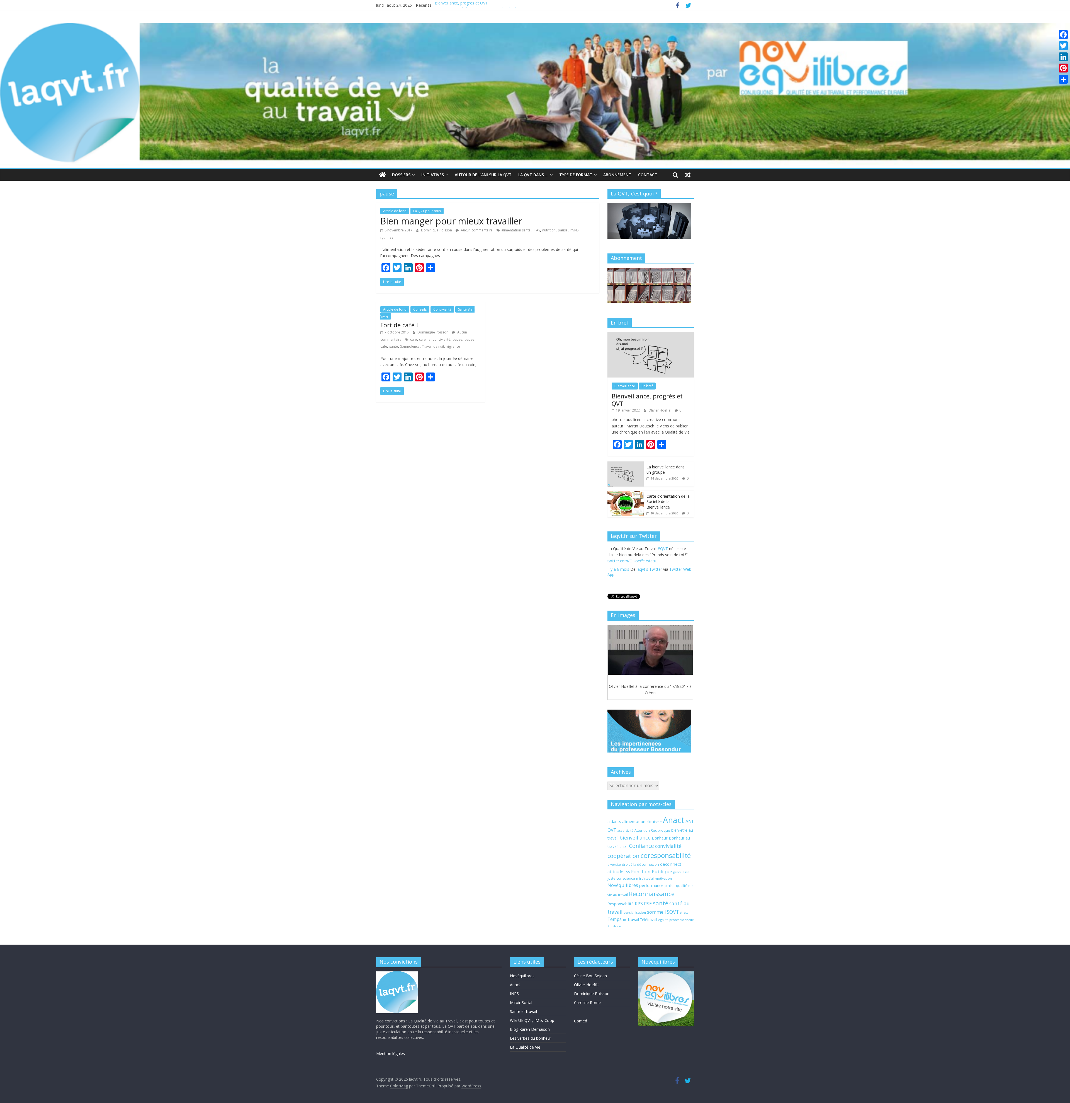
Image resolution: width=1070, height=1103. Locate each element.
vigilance (453, 346)
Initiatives (432, 174)
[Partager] (1063, 79)
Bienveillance (624, 386)
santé (393, 346)
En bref (647, 386)
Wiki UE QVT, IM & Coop (532, 1020)
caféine (425, 339)
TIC (625, 920)
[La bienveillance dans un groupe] (625, 464)
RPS (639, 904)
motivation (663, 878)
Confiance (641, 846)
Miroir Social (521, 1002)
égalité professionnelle (676, 920)
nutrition (549, 230)
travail (633, 919)
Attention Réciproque (652, 830)
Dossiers (401, 174)
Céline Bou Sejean (590, 975)
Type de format (575, 174)
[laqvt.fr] (535, 26)
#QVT (612, 560)
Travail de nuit (433, 346)
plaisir (670, 885)
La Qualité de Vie (525, 1047)
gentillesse (681, 872)
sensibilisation (635, 912)
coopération (623, 856)
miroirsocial (645, 879)
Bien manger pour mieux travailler (451, 221)
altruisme (654, 821)
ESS (627, 872)
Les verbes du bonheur (530, 1038)
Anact (673, 820)
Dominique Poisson (437, 230)
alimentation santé (516, 230)
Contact (647, 174)
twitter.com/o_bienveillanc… (658, 567)
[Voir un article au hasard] (688, 175)
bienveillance (635, 837)
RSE (648, 904)
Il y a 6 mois (618, 575)
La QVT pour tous (427, 211)
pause (563, 230)
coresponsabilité (666, 855)
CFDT (623, 847)
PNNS (574, 230)
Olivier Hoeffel (660, 410)
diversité (614, 864)
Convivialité (442, 309)
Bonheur (660, 838)
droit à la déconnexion (640, 864)
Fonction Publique (651, 871)
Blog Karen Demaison (530, 1029)
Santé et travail (523, 1011)
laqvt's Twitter (649, 575)
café (413, 339)
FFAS (536, 230)
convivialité (441, 339)
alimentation (633, 821)
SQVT (673, 911)
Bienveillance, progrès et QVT (461, 5)
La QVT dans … (533, 174)
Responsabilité (620, 903)
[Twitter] (1063, 45)
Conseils (420, 309)
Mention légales (390, 1053)
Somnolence (410, 346)
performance (651, 885)
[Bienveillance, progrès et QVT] (650, 335)
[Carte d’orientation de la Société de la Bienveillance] (625, 493)
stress (684, 913)
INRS (514, 993)
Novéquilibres (622, 885)
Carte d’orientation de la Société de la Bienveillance (668, 502)
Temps (614, 919)
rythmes (386, 237)
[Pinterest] (1063, 68)
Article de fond (395, 211)
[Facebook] (1063, 34)
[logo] (397, 974)
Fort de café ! (399, 325)
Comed (580, 1021)
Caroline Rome (587, 1002)
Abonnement (617, 174)
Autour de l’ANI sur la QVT (483, 174)
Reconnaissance (652, 894)
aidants (614, 821)
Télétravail (648, 919)
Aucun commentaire (476, 230)
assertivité (625, 830)
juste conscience (621, 878)
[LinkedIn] (1063, 56)
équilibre (614, 926)
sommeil (656, 912)
